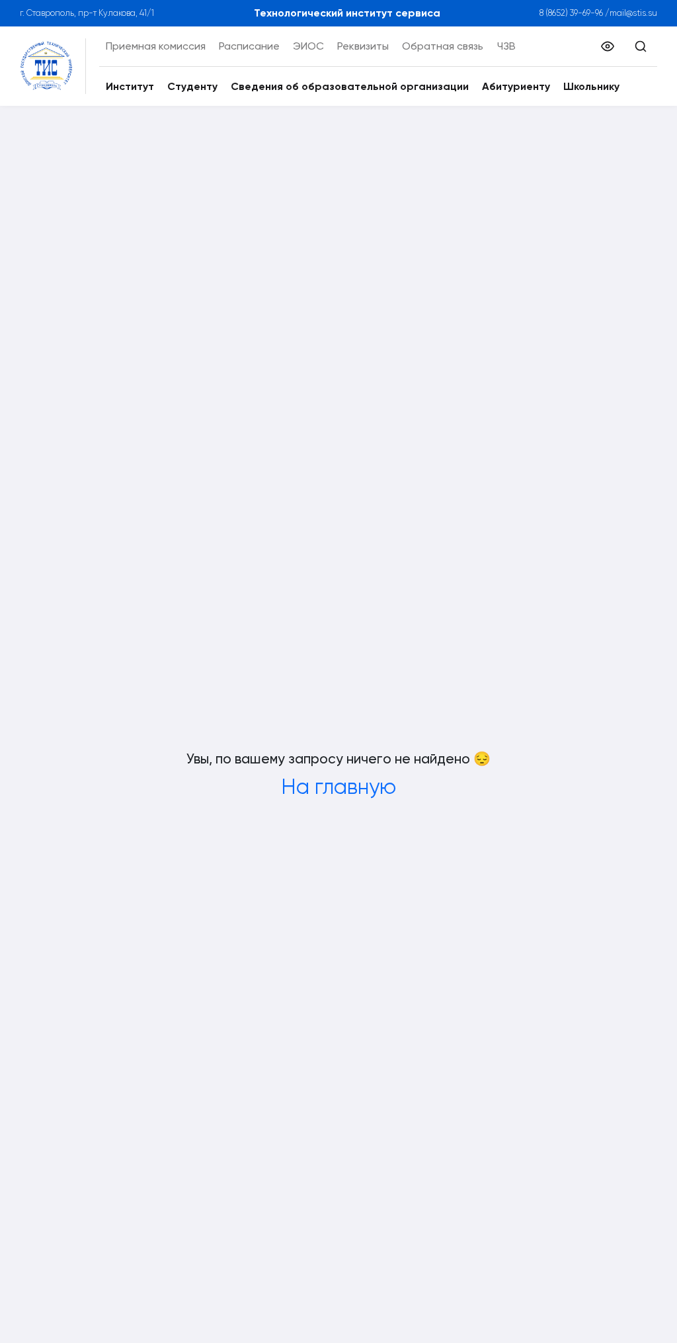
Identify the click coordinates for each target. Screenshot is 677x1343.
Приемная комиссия (156, 46)
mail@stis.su (633, 13)
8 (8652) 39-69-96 (571, 13)
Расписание (249, 46)
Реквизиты (363, 46)
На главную (338, 787)
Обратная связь (442, 46)
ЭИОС (308, 46)
